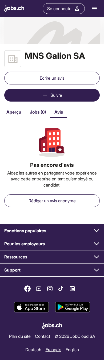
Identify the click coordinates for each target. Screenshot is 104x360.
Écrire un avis (52, 77)
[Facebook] (27, 288)
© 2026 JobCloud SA (74, 335)
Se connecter (60, 8)
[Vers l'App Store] (31, 307)
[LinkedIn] (72, 288)
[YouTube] (38, 288)
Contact (42, 335)
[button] (52, 230)
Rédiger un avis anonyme (52, 200)
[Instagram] (49, 288)
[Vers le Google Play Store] (72, 307)
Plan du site (20, 335)
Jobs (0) (38, 111)
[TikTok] (61, 288)
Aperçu (13, 111)
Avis (58, 111)
